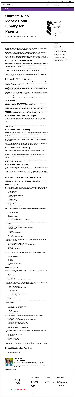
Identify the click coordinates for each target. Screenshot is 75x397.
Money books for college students (14, 352)
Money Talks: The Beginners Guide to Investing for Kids (18, 327)
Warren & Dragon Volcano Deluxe (14, 339)
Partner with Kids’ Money (35, 381)
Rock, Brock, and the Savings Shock (14, 206)
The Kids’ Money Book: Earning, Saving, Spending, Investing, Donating (20, 227)
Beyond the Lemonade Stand (13, 295)
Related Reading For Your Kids (61, 60)
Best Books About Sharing (60, 57)
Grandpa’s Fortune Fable (12, 191)
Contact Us (33, 386)
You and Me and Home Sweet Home (14, 256)
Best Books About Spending (60, 54)
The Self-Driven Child (36, 143)
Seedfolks (9, 264)
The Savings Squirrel (11, 199)
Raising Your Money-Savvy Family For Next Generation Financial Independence (19, 119)
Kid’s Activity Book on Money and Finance (15, 232)
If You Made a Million (11, 192)
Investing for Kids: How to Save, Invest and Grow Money (18, 323)
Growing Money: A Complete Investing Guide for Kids (17, 322)
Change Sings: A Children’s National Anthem (16, 263)
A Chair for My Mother (12, 261)
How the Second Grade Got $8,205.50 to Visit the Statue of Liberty (20, 219)
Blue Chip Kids (10, 326)
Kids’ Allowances (8, 111)
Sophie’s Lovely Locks (12, 257)
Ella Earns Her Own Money (13, 212)
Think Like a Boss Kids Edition (13, 311)
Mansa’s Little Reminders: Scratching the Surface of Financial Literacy (20, 279)
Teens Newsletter (47, 381)
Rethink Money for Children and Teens (15, 307)
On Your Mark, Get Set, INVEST (13, 318)
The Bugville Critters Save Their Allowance (15, 195)
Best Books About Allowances (60, 51)
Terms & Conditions (60, 385)
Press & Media (33, 385)
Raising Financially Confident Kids (39, 137)
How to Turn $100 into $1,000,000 (14, 248)
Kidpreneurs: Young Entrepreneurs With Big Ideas (17, 287)
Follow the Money (11, 204)
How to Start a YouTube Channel (14, 294)
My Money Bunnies (11, 196)
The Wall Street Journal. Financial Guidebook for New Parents (30, 125)
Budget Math (10, 310)
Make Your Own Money (12, 291)
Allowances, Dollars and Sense (29, 97)
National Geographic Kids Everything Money (16, 236)
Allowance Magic (24, 81)
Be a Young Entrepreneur (12, 290)
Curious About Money (12, 228)
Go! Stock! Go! (10, 247)
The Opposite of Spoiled (21, 103)
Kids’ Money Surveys (34, 382)
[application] (43, 5)
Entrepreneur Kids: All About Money (14, 286)
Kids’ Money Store (34, 383)
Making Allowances (8, 107)
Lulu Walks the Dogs (11, 215)
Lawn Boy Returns (11, 275)
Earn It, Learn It (39, 87)
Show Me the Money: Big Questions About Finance (17, 306)
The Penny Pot (10, 231)
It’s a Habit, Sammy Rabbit (12, 200)
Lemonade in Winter (11, 203)
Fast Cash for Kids (11, 298)
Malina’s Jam (10, 259)
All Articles (59, 379)
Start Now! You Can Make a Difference (15, 334)
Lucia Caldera (19, 360)
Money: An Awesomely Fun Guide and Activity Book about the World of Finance (22, 244)
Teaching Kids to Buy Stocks (10, 154)
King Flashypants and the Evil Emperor (15, 338)
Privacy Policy (60, 383)
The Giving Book (11, 335)
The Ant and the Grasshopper (13, 216)
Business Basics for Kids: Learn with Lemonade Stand (17, 243)
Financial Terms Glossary (62, 382)
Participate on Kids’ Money (36, 379)
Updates (58, 381)
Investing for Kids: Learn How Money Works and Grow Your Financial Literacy (22, 319)
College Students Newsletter (49, 382)
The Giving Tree (11, 260)
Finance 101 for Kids (11, 235)
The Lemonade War (11, 278)
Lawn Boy (9, 274)
